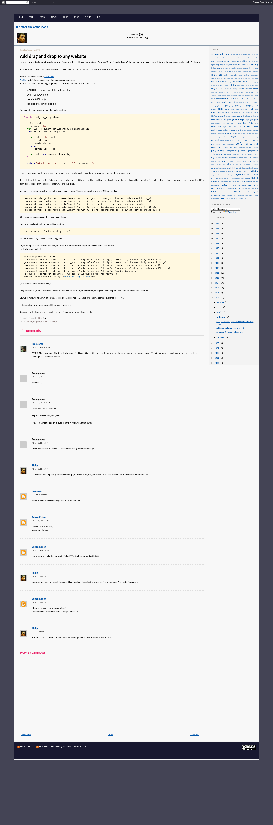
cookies (247, 75)
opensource (239, 140)
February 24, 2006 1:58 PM (40, 469)
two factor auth (235, 185)
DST (223, 89)
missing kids (242, 133)
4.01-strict (220, 54)
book (244, 65)
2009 (217, 283)
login (226, 127)
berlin (256, 61)
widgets (230, 195)
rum (223, 161)
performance (244, 143)
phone (214, 147)
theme (238, 178)
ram (239, 154)
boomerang (252, 65)
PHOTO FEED (25, 747)
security (227, 164)
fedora (256, 95)
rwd (227, 161)
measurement (235, 130)
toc (254, 181)
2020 (217, 238)
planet (88, 17)
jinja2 (248, 120)
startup (246, 171)
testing (226, 178)
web (214, 191)
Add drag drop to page (77, 276)
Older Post (194, 735)
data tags (228, 82)
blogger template (232, 65)
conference (217, 75)
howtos (242, 109)
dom (248, 85)
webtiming (216, 195)
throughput (225, 181)
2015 (217, 253)
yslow (240, 199)
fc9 (252, 95)
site (249, 168)
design (220, 85)
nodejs (227, 140)
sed (234, 164)
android (215, 58)
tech (31, 17)
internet (222, 116)
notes (232, 140)
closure (246, 68)
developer (226, 85)
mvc (229, 137)
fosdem (214, 102)
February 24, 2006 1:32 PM (40, 443)
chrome (240, 68)
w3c (253, 188)
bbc (249, 61)
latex (233, 123)
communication (247, 71)
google (249, 106)
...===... (17, 763)
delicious (214, 85)
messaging (221, 133)
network (215, 140)
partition (255, 140)
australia (255, 58)
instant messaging (252, 112)
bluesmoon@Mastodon (61, 747)
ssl (237, 171)
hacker (227, 109)
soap (218, 171)
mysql (234, 137)
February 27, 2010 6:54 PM (40, 602)
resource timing (234, 158)
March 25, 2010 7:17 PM (39, 632)
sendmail (215, 168)
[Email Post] (44, 318)
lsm (231, 127)
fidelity (213, 99)
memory (214, 133)
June (219, 307)
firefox (230, 99)
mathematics (217, 130)
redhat (250, 154)
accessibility (235, 54)
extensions (234, 95)
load (256, 123)
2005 (217, 343)
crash (225, 78)
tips (250, 181)
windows (241, 195)
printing (249, 147)
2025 (217, 223)
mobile (249, 133)
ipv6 (213, 120)
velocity (241, 188)
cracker (220, 78)
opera (247, 140)
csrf (256, 78)
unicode (215, 188)
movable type (216, 137)
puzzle (234, 154)
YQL (236, 199)
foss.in (224, 102)
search (213, 164)
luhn (236, 127)
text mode (232, 178)
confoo (227, 75)
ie (226, 113)
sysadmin (241, 175)
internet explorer (231, 116)
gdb (218, 106)
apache (232, 58)
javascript (53, 321)
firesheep (238, 99)
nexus (222, 140)
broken (213, 68)
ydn (232, 199)
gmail (237, 106)
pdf (225, 144)
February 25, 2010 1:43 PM (40, 521)
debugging (254, 82)
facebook (241, 95)
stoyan (213, 175)
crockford (244, 78)
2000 (217, 363)
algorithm (255, 54)
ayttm (227, 61)
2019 (217, 243)
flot (248, 99)
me (98, 17)
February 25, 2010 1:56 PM (40, 550)
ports (236, 147)
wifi (236, 195)
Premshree (37, 344)
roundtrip (214, 161)
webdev (236, 192)
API (239, 58)
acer (241, 54)
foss (219, 102)
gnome (242, 106)
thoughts (216, 181)
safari (232, 161)
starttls (241, 171)
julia (213, 123)
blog (218, 65)
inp (244, 112)
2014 (217, 258)
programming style (237, 151)
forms (256, 99)
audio (249, 58)
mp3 (224, 137)
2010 (217, 278)
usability (231, 188)
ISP (225, 120)
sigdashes (245, 168)
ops (250, 140)
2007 (217, 293)
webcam (229, 192)
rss (219, 161)
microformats (231, 133)
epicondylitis (250, 92)
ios (238, 116)
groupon (214, 109)
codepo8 (214, 71)
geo (227, 106)
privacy (255, 147)
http (213, 112)
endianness (222, 92)
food (42, 17)
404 (228, 54)
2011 (217, 273)
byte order (225, 68)
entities (230, 92)
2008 (217, 288)
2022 (217, 228)
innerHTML (238, 112)
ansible (224, 58)
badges (233, 61)
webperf (254, 192)
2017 (217, 248)
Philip (35, 465)
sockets (222, 171)
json (256, 120)
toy (257, 181)
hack (45, 321)
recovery (244, 154)
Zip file (23, 80)
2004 (217, 348)
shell (229, 168)
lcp (245, 123)
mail (256, 127)
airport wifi (247, 54)
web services (221, 192)
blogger (222, 65)
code (65, 17)
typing (244, 185)
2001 (217, 358)
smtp (213, 171)
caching (234, 68)
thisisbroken (245, 178)
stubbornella (226, 175)
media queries (247, 130)
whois (224, 195)
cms (256, 68)
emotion (214, 92)
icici (223, 112)
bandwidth (242, 61)
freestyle (246, 102)
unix (222, 188)
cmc (253, 68)
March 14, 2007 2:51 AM (40, 495)
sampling (238, 161)
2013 (217, 263)
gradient (255, 106)
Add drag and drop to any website (53, 56)
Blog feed (43, 747)
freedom (239, 102)
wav (256, 188)
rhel (256, 158)
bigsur (213, 65)
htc (246, 109)
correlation (254, 75)
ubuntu (252, 185)
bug (219, 68)
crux (253, 78)
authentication (217, 61)
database (237, 82)
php (221, 147)
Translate (232, 212)
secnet (219, 164)
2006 (217, 298)
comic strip (228, 71)
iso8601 (220, 120)
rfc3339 (252, 158)
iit (229, 112)
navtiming (254, 137)
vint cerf (248, 188)
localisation (217, 127)
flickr (244, 99)
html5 (256, 109)
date (245, 82)
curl (217, 82)
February (221, 317)
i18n (219, 113)
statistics (253, 171)
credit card (237, 78)
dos (256, 85)
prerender (242, 147)
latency (226, 123)
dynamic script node (235, 89)
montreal (255, 133)
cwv (222, 82)
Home (110, 735)
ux (236, 188)
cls (250, 68)
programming (219, 151)
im (232, 113)
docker (243, 85)
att (244, 58)
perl (256, 144)
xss (223, 199)
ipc (252, 116)
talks (76, 17)
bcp (252, 61)
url (226, 188)
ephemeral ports (239, 92)
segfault (239, 164)
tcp (212, 178)
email (255, 89)
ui (257, 185)
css (213, 82)
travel (54, 17)
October (221, 302)
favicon (247, 95)
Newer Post (26, 735)
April (219, 312)
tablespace (249, 175)
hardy (233, 109)
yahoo (228, 199)
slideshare (254, 168)
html (251, 109)
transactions (215, 185)
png (232, 147)
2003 (217, 353)
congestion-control (237, 75)
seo (220, 168)
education (249, 89)
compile (255, 71)
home (20, 17)
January (220, 337)
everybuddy (226, 95)
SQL (234, 171)
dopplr (252, 85)
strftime (219, 175)
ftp (251, 102)
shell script (236, 168)
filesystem (221, 99)
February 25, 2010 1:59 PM (40, 576)
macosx (249, 126)
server (224, 168)
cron (250, 78)
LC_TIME (239, 123)
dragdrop (37, 321)
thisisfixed (253, 178)
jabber (229, 120)
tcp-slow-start (219, 178)
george (231, 106)
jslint (252, 120)
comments (238, 71)
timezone (244, 181)
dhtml (29, 321)
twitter (224, 185)
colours (220, 71)
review (241, 158)
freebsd (232, 102)
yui (60, 321)
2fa (212, 54)
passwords (217, 144)
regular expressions (219, 158)
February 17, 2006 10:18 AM (41, 403)
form (252, 99)
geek (223, 106)
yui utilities (49, 77)
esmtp (220, 95)
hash (237, 109)
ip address (246, 116)
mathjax (226, 130)
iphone (255, 116)
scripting (255, 161)
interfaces (214, 116)
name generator (245, 137)
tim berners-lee (234, 181)
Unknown (37, 491)
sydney (233, 175)
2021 (217, 233)
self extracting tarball (250, 164)
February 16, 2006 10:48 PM (41, 347)
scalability (247, 161)
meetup (255, 130)
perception (231, 144)
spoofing (228, 171)
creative (230, 78)
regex (255, 154)
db (249, 82)
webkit (248, 192)
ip (242, 116)
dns (238, 85)
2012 (217, 268)
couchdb (214, 78)
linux (251, 123)
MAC (241, 127)
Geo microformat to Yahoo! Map (229, 332)
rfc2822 (246, 158)
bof (240, 65)
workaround (249, 195)
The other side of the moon (32, 27)
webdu (243, 192)
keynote (218, 123)
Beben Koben (39, 517)
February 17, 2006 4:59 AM (40, 377)
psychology (228, 154)
